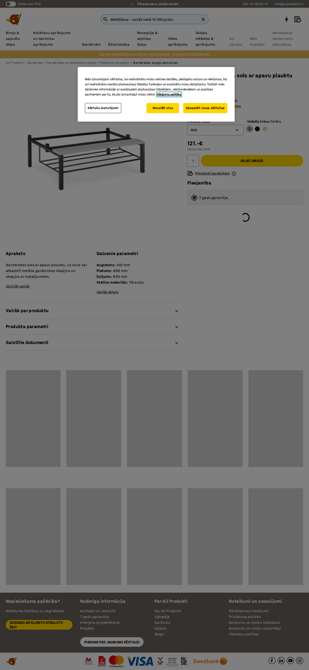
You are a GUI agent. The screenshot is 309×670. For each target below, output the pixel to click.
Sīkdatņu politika (169, 94)
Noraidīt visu (163, 108)
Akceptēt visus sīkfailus (205, 108)
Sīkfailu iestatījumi (103, 108)
